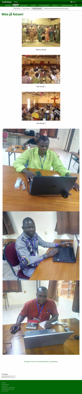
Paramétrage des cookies (8, 389)
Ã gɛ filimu (17, 8)
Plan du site (4, 386)
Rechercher (76, 5)
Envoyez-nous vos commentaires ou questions (41, 361)
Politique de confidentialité (8, 387)
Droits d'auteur (5, 384)
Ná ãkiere (8, 5)
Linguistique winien (67, 5)
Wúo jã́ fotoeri (37, 8)
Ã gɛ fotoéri (26, 8)
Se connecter (5, 391)
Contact (4, 382)
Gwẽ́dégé (7, 1)
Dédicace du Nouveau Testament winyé (56, 8)
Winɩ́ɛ (73, 2)
